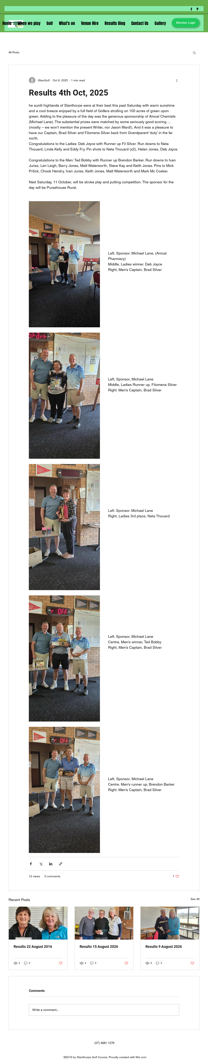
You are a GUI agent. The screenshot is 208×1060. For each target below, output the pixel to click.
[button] (194, 52)
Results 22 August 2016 (33, 946)
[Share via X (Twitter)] (41, 864)
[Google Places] (197, 9)
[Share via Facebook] (31, 864)
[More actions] (176, 80)
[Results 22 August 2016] (38, 923)
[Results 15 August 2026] (104, 923)
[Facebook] (191, 9)
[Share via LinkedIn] (51, 864)
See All (195, 899)
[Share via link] (61, 864)
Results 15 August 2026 (99, 946)
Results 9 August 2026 (163, 946)
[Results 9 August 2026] (170, 923)
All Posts (14, 52)
